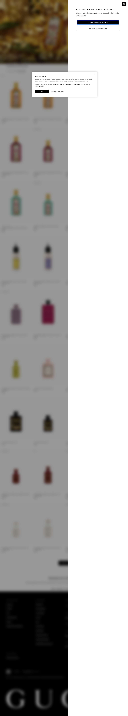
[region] (64, 84)
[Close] (124, 4)
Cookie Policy (40, 86)
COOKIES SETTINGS (57, 91)
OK (42, 91)
